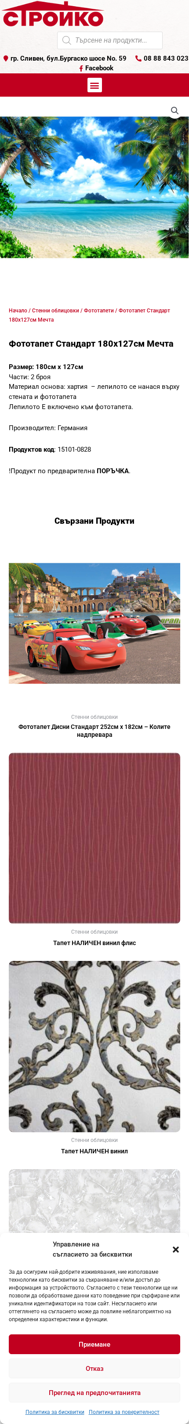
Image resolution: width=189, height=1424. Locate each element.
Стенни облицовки (55, 311)
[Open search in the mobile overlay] (110, 40)
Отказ (95, 1369)
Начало (18, 311)
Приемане (94, 1344)
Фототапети (99, 311)
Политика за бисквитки (54, 1412)
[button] (175, 1249)
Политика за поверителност (124, 1412)
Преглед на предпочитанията (95, 1393)
